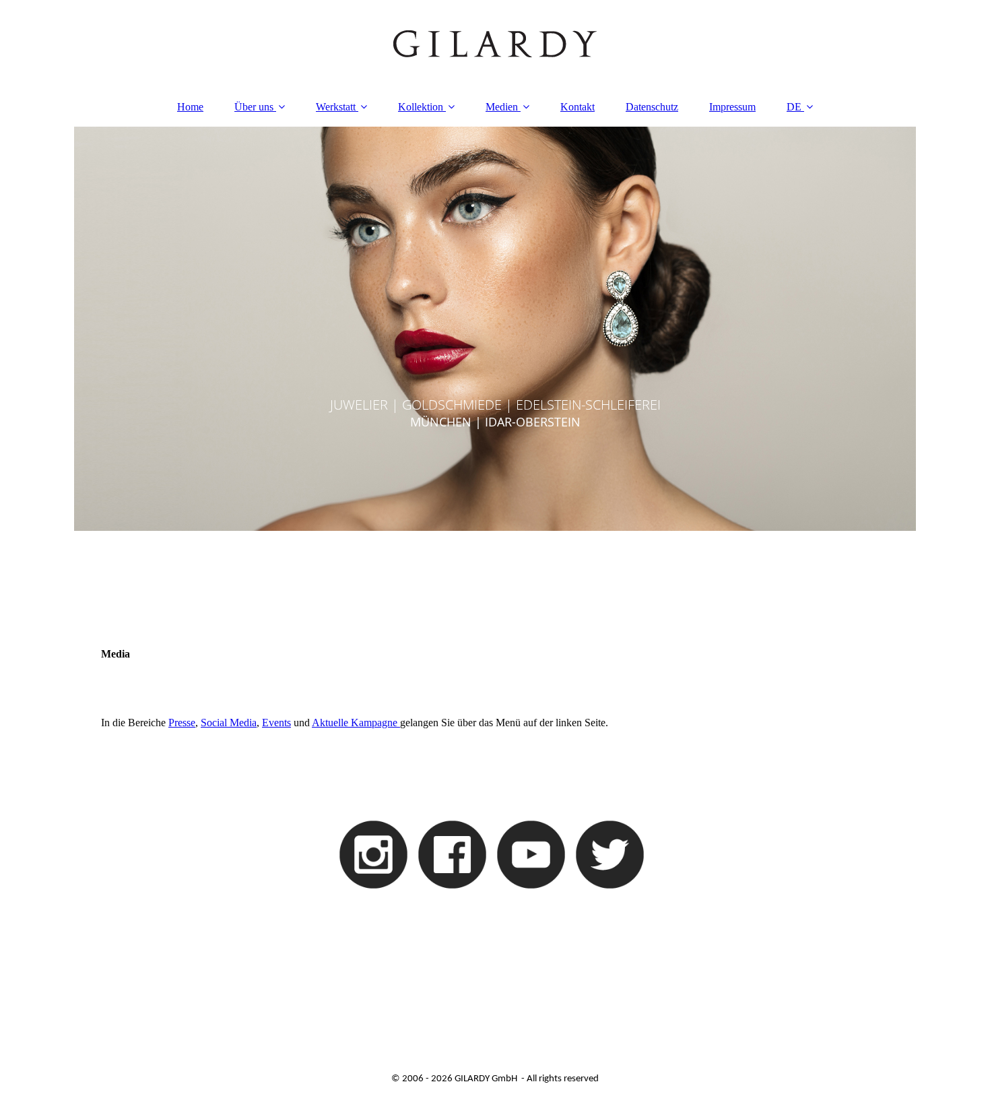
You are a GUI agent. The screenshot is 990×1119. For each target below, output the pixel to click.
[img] (495, 44)
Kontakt (577, 107)
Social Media (229, 722)
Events (276, 722)
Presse (181, 722)
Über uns (253, 107)
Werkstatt (336, 107)
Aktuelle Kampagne (356, 722)
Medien (502, 107)
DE (794, 107)
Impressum (732, 107)
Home (190, 107)
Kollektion (420, 107)
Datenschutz (652, 107)
